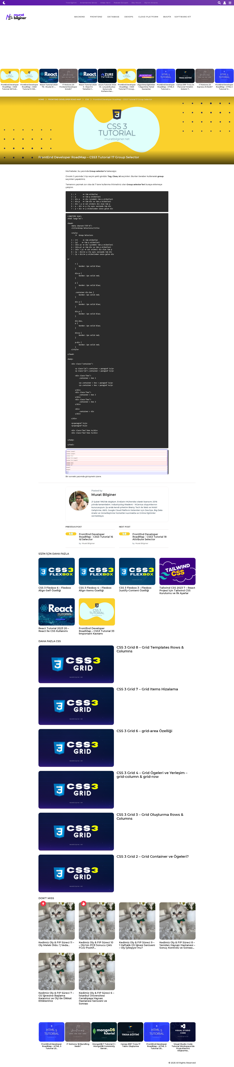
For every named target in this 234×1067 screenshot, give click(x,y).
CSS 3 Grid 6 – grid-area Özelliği (144, 731)
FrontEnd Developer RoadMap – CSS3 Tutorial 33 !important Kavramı (96, 631)
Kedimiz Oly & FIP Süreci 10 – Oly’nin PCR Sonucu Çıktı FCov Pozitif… (96, 945)
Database (113, 17)
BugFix (167, 17)
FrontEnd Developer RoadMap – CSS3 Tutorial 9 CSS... (29, 87)
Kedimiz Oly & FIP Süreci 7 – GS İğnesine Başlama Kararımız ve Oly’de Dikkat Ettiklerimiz (56, 996)
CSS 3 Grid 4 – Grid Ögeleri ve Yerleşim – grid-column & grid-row (152, 775)
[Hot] (83, 903)
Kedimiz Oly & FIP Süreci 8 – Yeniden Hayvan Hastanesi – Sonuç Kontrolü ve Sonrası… (177, 945)
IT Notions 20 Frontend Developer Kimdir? (68, 87)
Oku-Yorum (136, 3)
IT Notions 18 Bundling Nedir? (77, 1045)
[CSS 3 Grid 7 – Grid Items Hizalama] (76, 706)
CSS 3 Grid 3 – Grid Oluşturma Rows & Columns (150, 816)
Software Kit (183, 17)
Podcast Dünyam (121, 3)
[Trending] (43, 903)
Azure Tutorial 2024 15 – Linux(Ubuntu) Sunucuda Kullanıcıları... (107, 88)
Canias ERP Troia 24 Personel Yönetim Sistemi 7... (185, 87)
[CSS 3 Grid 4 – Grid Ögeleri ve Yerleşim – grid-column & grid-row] (76, 790)
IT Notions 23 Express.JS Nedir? (205, 86)
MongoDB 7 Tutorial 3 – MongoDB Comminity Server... (104, 1046)
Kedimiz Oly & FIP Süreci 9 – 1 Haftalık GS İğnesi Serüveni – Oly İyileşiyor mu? (137, 945)
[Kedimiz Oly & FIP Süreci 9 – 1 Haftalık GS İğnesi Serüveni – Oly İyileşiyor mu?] (137, 921)
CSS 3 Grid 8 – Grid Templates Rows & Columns (150, 649)
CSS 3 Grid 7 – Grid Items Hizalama (147, 689)
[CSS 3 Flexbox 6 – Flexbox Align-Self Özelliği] (56, 571)
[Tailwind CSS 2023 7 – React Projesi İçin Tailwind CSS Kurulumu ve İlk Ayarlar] (177, 571)
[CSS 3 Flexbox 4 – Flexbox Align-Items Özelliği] (97, 571)
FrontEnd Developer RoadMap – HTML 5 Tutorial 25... (51, 1046)
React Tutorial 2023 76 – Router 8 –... (49, 86)
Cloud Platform (148, 17)
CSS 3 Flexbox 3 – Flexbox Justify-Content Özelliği (135, 589)
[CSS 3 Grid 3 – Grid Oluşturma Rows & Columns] (76, 831)
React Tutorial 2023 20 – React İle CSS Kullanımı (53, 630)
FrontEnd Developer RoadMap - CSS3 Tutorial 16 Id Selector (96, 537)
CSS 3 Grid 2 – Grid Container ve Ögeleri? (153, 856)
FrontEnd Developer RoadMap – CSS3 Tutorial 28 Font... (10, 87)
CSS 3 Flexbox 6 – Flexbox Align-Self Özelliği (54, 589)
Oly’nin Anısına (151, 3)
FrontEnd (96, 17)
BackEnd (79, 17)
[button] (4, 2)
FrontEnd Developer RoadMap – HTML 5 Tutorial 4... (166, 87)
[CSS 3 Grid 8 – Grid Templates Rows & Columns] (76, 664)
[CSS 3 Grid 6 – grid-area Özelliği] (76, 748)
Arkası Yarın (105, 3)
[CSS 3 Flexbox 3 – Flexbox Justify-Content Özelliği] (137, 571)
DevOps (128, 17)
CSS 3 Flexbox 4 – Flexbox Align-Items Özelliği (95, 589)
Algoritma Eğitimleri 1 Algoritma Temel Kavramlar (146, 87)
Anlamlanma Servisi (88, 3)
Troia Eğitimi (71, 3)
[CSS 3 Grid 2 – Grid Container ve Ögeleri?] (76, 873)
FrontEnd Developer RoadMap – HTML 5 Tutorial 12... (224, 87)
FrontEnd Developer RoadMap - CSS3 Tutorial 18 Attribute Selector (149, 537)
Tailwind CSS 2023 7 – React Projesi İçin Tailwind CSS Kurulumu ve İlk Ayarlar (177, 590)
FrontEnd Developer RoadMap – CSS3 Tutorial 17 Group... (127, 87)
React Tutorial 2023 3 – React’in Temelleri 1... (88, 87)
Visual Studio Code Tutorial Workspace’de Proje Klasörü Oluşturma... (183, 1047)
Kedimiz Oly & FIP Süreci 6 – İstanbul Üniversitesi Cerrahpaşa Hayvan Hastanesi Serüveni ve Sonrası (96, 998)
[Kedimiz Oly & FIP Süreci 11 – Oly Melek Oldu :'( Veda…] (56, 921)
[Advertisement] (117, 48)
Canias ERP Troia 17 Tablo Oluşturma (130, 1045)
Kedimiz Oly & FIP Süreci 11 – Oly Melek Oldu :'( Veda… (56, 944)
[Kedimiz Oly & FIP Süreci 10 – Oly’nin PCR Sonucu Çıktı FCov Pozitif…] (97, 921)
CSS (58, 641)
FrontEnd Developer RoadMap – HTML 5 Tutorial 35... (157, 1046)
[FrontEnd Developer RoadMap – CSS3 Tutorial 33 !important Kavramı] (97, 612)
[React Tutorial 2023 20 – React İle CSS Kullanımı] (56, 612)
